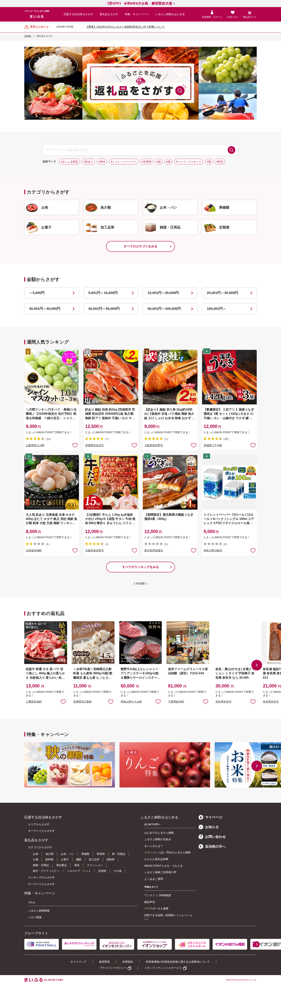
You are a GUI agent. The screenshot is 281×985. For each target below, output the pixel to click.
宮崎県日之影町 (82, 701)
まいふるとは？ (153, 845)
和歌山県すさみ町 (131, 701)
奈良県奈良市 (223, 701)
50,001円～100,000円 (164, 309)
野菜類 (101, 853)
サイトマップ (78, 961)
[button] (256, 665)
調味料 (111, 859)
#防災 (219, 161)
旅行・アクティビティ (46, 870)
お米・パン (67, 853)
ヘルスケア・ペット (79, 870)
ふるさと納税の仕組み (157, 839)
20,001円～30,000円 (222, 293)
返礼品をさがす (109, 14)
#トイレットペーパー (123, 161)
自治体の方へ (215, 846)
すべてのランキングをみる (140, 567)
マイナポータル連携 (156, 908)
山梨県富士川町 (35, 445)
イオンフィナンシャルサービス (163, 967)
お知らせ (212, 827)
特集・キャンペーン (137, 14)
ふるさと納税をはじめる (170, 14)
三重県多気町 (34, 701)
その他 (118, 870)
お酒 (35, 859)
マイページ (213, 817)
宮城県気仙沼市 (94, 445)
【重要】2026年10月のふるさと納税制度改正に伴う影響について (125, 26)
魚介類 (49, 853)
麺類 (78, 859)
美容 (77, 865)
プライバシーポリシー (113, 967)
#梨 (209, 161)
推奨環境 (104, 961)
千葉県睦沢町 (176, 701)
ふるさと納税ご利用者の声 (160, 872)
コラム (31, 902)
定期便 (102, 870)
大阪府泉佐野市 (153, 445)
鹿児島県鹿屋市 (153, 550)
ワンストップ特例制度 (157, 895)
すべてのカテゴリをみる (140, 246)
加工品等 (94, 859)
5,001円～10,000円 (103, 293)
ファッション (95, 865)
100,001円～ (216, 309)
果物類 (85, 853)
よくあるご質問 (153, 878)
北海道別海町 (34, 550)
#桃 (168, 161)
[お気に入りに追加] (75, 445)
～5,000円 (37, 293)
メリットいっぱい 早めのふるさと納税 (167, 852)
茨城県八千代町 (213, 445)
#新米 (102, 161)
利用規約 (127, 961)
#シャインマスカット (188, 161)
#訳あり (88, 161)
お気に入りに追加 (63, 701)
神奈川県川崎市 (213, 550)
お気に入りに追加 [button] (75, 445)
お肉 (35, 853)
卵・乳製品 (118, 853)
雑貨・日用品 (41, 865)
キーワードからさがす (41, 830)
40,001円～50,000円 (104, 309)
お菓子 (65, 859)
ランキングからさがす (41, 877)
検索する (231, 150)
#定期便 (146, 161)
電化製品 (61, 865)
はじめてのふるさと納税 (159, 832)
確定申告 (149, 902)
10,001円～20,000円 (163, 293)
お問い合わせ (215, 837)
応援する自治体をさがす (78, 14)
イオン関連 (34, 917)
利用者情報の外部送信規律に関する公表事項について (178, 961)
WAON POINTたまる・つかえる (163, 865)
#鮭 (159, 161)
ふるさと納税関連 (39, 910)
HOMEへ (142, 583)
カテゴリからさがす (40, 847)
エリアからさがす (39, 824)
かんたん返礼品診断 (156, 859)
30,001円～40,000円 (44, 309)
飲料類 (49, 859)
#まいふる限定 (69, 161)
